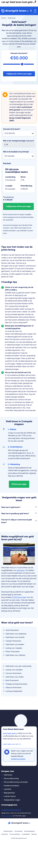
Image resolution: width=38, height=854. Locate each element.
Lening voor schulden (14, 670)
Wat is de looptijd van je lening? (16, 152)
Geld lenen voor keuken (15, 644)
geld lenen (21, 570)
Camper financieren (13, 641)
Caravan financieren (13, 673)
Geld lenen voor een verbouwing (18, 666)
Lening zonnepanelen (14, 691)
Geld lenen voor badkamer (16, 634)
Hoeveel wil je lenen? (19, 53)
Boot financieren (12, 680)
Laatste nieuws (10, 796)
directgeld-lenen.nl (10, 733)
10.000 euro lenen (19, 597)
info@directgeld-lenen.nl (11, 810)
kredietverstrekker (18, 759)
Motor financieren (13, 651)
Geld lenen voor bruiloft (15, 637)
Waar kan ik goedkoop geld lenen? (15, 513)
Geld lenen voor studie (14, 677)
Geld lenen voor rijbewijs (15, 655)
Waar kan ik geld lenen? (10, 507)
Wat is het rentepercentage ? (18, 141)
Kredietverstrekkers (11, 786)
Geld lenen (8, 775)
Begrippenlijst (9, 793)
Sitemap (34, 834)
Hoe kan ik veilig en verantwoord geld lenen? (16, 521)
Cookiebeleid (26, 834)
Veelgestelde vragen (12, 800)
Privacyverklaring (15, 834)
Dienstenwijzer (8, 831)
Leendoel (7, 789)
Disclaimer (4, 834)
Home (3, 18)
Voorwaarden (18, 831)
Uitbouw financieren (14, 687)
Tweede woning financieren (16, 684)
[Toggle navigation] (35, 11)
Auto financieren (12, 630)
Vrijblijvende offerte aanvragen (19, 74)
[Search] (31, 11)
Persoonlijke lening (11, 778)
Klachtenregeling (29, 831)
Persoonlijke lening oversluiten (16, 782)
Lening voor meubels (14, 648)
